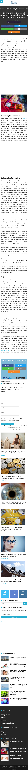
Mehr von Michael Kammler (13, 427)
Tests (2, 731)
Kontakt (3, 715)
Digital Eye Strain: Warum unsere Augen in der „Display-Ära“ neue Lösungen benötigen (13, 502)
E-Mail (2, 407)
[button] (7, 26)
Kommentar (3, 391)
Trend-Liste (3, 732)
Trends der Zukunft (5, 714)
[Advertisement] (14, 78)
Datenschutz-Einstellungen (7, 723)
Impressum (3, 719)
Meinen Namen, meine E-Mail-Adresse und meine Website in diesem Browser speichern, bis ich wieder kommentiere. (14, 419)
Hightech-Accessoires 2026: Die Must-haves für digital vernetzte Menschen (13, 555)
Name (2, 403)
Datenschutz (4, 720)
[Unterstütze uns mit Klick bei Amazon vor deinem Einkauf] (20, 377)
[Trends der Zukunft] (14, 2)
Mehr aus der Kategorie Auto (13, 429)
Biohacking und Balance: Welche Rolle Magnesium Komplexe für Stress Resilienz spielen (12, 529)
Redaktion (3, 717)
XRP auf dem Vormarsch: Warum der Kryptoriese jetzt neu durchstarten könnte (12, 477)
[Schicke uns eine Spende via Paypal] (7, 377)
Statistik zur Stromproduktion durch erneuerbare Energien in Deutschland (11, 580)
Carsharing (6, 381)
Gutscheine (3, 734)
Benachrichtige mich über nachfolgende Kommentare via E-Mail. (14, 425)
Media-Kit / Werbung (6, 722)
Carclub (24, 118)
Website (2, 412)
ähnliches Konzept (5, 350)
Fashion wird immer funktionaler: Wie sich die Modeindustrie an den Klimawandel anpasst (13, 452)
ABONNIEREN (14, 617)
